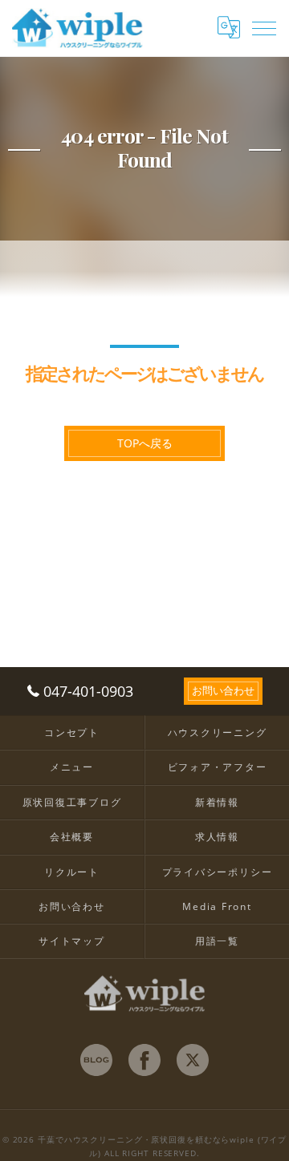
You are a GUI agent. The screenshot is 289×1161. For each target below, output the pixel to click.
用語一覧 (217, 940)
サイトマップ (72, 940)
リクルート (72, 871)
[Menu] (264, 27)
